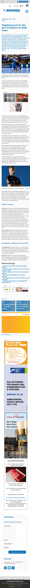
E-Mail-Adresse (8, 544)
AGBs (12, 580)
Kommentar (7, 526)
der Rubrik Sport (6, 334)
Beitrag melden (13, 568)
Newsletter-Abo (24, 1)
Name (6, 540)
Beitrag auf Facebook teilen (5, 568)
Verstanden (12, 586)
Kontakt (5, 580)
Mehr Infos (18, 586)
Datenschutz (20, 580)
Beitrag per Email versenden (9, 568)
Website (6, 547)
